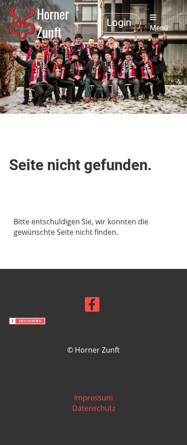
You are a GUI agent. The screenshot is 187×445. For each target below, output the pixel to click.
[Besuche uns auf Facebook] (92, 306)
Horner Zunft (53, 23)
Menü (159, 28)
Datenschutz (93, 408)
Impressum (93, 398)
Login (119, 22)
